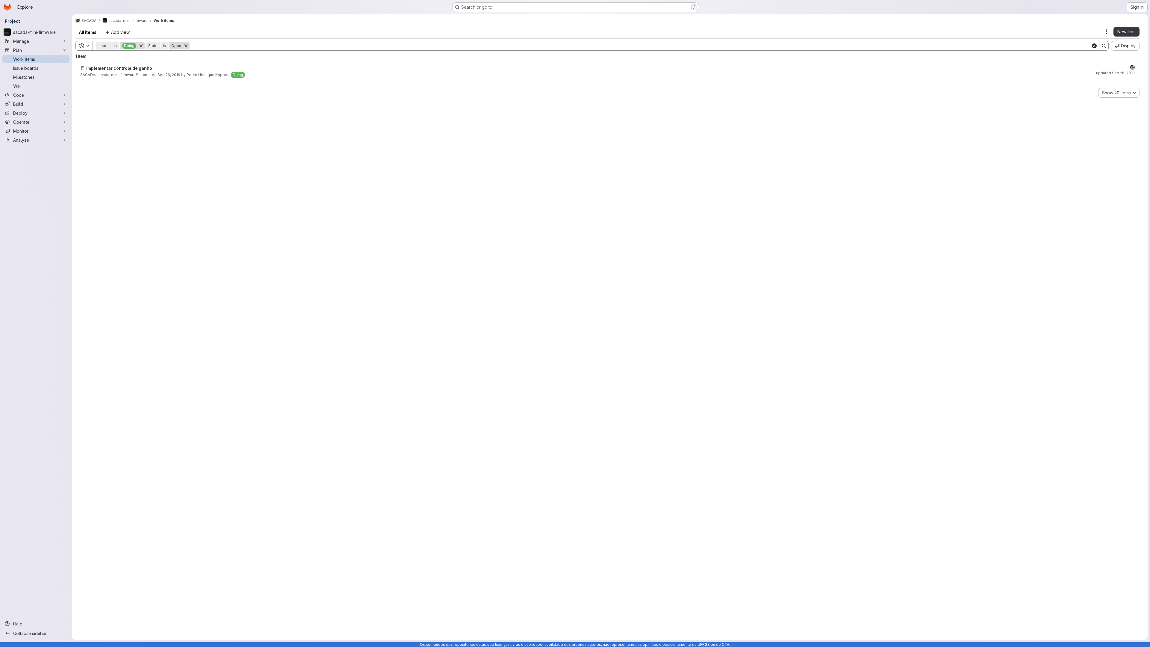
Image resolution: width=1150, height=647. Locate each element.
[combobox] (1119, 93)
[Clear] (1094, 45)
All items (87, 32)
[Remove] (141, 45)
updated (1115, 73)
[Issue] (82, 68)
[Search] (1104, 46)
